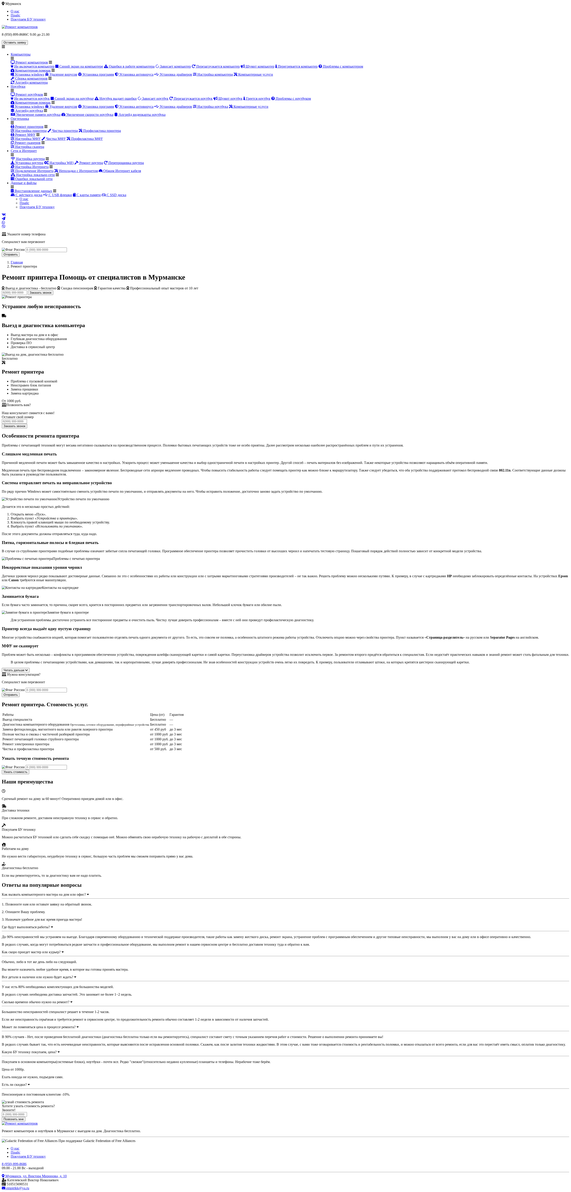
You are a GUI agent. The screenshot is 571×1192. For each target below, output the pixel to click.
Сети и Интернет (24, 151)
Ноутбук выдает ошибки (118, 98)
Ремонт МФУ (24, 135)
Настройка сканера (29, 147)
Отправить (11, 254)
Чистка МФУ (55, 139)
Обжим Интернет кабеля (121, 171)
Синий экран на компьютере (80, 66)
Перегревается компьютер (297, 66)
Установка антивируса (135, 74)
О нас (15, 11)
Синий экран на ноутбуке (74, 98)
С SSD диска (116, 195)
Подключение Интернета (34, 171)
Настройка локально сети (35, 175)
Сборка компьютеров (31, 78)
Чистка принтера (64, 131)
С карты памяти (88, 195)
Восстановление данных (33, 191)
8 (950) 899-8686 (14, 1164)
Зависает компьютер (175, 66)
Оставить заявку (15, 42)
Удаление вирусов (63, 74)
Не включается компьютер (33, 66)
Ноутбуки (18, 86)
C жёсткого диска (28, 195)
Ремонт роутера (91, 163)
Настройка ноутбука (212, 106)
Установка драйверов (175, 74)
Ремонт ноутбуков (29, 94)
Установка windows (29, 74)
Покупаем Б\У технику (28, 19)
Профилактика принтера (101, 131)
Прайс (15, 15)
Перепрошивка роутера (126, 163)
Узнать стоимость (15, 772)
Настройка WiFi (61, 163)
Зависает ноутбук (154, 98)
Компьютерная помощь (32, 70)
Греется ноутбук (257, 98)
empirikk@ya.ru (17, 1188)
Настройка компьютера (215, 74)
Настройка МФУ (27, 139)
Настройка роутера (30, 159)
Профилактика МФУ (86, 139)
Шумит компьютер (259, 66)
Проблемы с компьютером (342, 66)
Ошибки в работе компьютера (131, 66)
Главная (17, 262)
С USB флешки (60, 195)
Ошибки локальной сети (33, 179)
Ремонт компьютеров (31, 62)
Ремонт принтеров (28, 127)
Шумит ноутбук (229, 98)
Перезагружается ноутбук (193, 98)
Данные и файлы (24, 183)
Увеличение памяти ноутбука (37, 114)
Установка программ (98, 74)
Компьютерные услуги (255, 74)
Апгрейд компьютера (31, 82)
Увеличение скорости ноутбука (89, 114)
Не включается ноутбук (31, 98)
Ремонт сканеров (27, 143)
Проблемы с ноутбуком (293, 98)
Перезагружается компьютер (217, 66)
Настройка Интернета (31, 167)
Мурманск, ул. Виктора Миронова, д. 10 (35, 1176)
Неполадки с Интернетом (78, 171)
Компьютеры (21, 54)
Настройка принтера (30, 131)
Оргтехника (20, 118)
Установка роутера (28, 163)
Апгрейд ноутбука (28, 110)
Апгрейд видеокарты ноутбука (142, 114)
